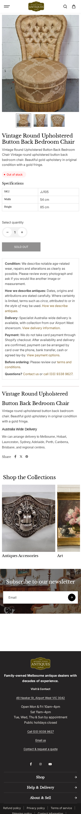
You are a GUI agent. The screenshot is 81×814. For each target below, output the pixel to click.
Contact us (31, 374)
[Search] (65, 6)
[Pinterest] (26, 456)
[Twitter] (21, 456)
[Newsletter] (71, 597)
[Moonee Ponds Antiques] (36, 6)
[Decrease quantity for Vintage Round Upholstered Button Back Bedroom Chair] (7, 232)
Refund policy (12, 808)
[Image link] (40, 663)
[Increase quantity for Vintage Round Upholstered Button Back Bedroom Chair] (22, 232)
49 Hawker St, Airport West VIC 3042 (40, 697)
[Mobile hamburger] (7, 6)
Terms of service (61, 808)
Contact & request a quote (41, 749)
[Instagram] (40, 764)
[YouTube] (50, 764)
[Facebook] (15, 456)
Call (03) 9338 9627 (40, 731)
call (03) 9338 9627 (57, 374)
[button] (73, 6)
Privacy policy (36, 808)
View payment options (43, 355)
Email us (40, 740)
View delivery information (41, 328)
